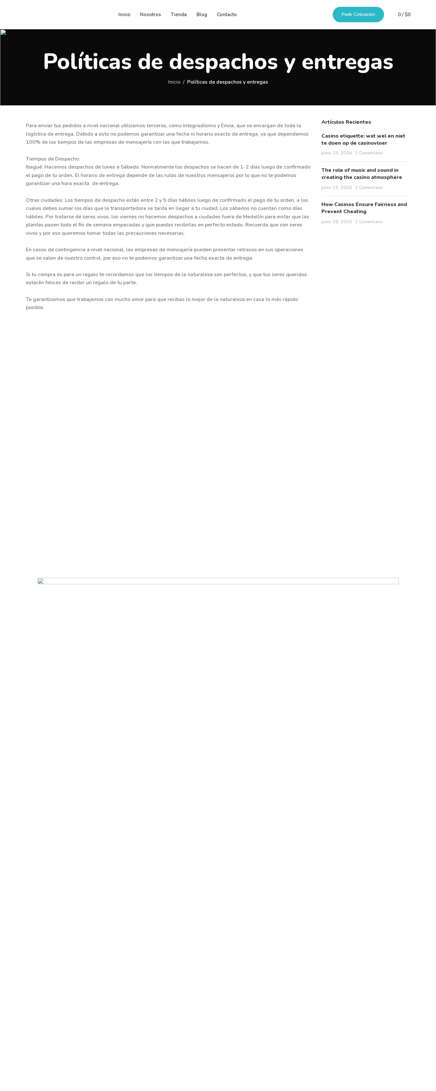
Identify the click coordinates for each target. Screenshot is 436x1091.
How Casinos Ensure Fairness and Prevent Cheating (364, 208)
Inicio (174, 82)
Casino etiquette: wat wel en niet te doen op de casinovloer (363, 139)
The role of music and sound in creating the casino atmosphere (361, 174)
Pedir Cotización (358, 14)
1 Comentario (369, 153)
